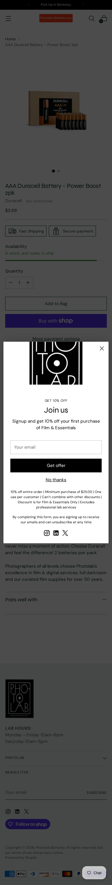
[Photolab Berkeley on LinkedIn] (56, 534)
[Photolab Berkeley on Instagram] (46, 534)
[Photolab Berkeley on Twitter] (65, 534)
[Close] (101, 348)
